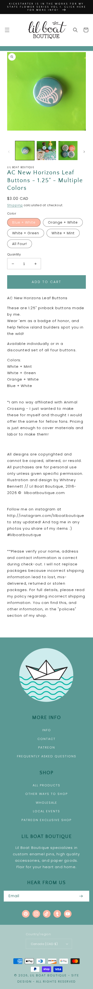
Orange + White (63, 222)
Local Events (46, 811)
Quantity (14, 254)
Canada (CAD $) (44, 944)
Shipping (15, 205)
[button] (7, 30)
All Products (46, 785)
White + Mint (63, 233)
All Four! (19, 243)
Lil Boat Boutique (48, 975)
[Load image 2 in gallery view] (46, 150)
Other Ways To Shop (46, 794)
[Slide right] (84, 152)
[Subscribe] (80, 896)
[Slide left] (9, 152)
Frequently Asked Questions (46, 756)
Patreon (46, 747)
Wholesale (46, 802)
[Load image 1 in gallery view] (24, 150)
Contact (46, 739)
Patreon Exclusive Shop (46, 820)
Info (46, 730)
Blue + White (24, 222)
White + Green (25, 233)
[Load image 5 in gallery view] (68, 150)
